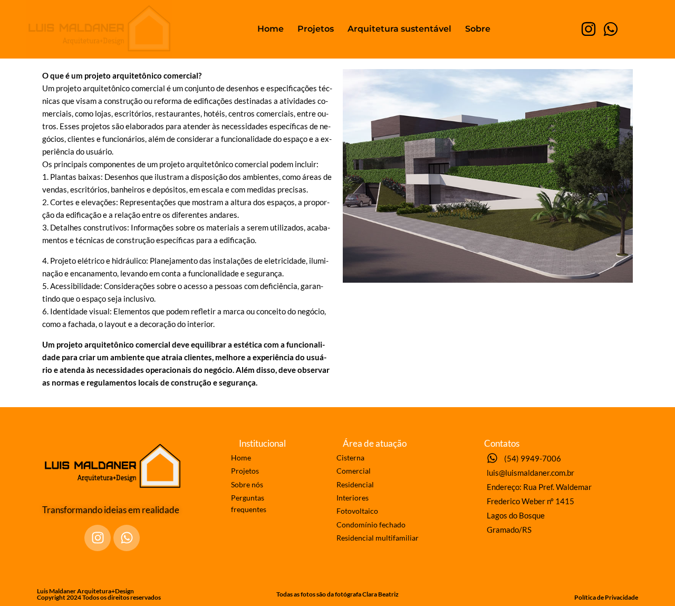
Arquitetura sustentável (399, 29)
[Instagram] (588, 29)
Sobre (477, 29)
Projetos (315, 29)
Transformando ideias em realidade (110, 509)
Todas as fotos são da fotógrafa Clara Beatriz (337, 594)
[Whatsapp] (611, 29)
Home (270, 29)
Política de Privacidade (606, 597)
